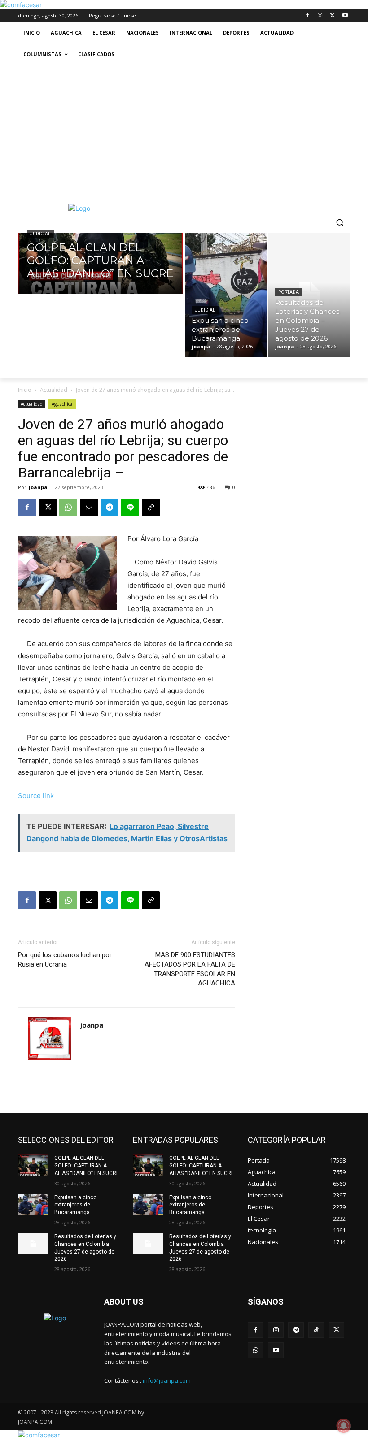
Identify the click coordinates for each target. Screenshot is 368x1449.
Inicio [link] (24, 390)
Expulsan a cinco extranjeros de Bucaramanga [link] (75, 1205)
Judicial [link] (40, 233)
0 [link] (233, 487)
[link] (21, 5)
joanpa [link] (38, 487)
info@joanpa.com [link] (167, 1380)
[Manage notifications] (344, 1426)
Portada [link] (288, 292)
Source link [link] (36, 795)
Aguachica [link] (62, 404)
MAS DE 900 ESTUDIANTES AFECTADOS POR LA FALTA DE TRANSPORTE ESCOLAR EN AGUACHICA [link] (190, 969)
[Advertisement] (184, 132)
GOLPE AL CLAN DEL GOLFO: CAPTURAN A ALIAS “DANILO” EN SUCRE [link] (86, 1165)
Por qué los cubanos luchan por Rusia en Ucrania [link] (65, 959)
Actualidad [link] (53, 390)
